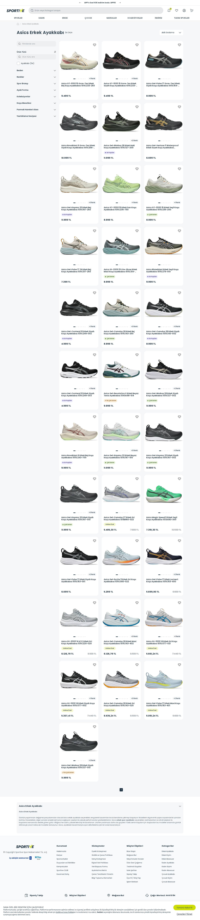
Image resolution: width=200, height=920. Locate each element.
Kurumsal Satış (63, 874)
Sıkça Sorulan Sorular (135, 859)
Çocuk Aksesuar (168, 882)
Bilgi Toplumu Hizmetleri (102, 878)
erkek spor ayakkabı (125, 820)
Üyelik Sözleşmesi (99, 851)
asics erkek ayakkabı (30, 24)
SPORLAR (18, 18)
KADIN (41, 18)
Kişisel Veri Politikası (100, 863)
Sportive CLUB (62, 870)
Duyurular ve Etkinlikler (66, 863)
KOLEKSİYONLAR (135, 18)
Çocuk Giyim (167, 878)
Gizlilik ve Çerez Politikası (102, 855)
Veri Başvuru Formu (100, 866)
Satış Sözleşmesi (99, 859)
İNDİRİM (158, 18)
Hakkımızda (61, 851)
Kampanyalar (62, 866)
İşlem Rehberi (132, 882)
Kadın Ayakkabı (168, 863)
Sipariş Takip (132, 874)
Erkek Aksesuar (168, 859)
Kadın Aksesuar (168, 870)
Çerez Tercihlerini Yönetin (102, 874)
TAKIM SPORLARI (182, 18)
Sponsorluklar (62, 859)
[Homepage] (15, 10)
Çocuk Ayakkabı (168, 874)
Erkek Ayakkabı (168, 851)
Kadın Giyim (167, 866)
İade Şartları (132, 870)
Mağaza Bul (131, 855)
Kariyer (59, 855)
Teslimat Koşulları (134, 866)
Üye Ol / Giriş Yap (134, 878)
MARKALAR (112, 18)
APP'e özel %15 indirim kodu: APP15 (100, 3)
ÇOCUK (88, 18)
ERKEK (65, 18)
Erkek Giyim (166, 855)
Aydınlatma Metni (99, 870)
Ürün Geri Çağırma (134, 863)
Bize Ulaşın (131, 851)
